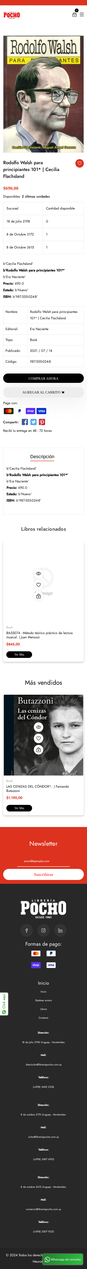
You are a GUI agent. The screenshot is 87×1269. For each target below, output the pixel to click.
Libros (43, 1009)
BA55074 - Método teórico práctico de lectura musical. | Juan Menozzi (39, 635)
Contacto (43, 1018)
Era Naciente (39, 329)
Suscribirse (43, 874)
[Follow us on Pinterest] (42, 423)
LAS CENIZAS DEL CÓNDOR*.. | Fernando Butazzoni (37, 788)
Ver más (19, 654)
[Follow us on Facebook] (25, 423)
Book (33, 339)
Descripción (42, 456)
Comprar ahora (43, 378)
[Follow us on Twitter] (33, 423)
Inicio (43, 992)
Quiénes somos (43, 1000)
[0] (74, 15)
